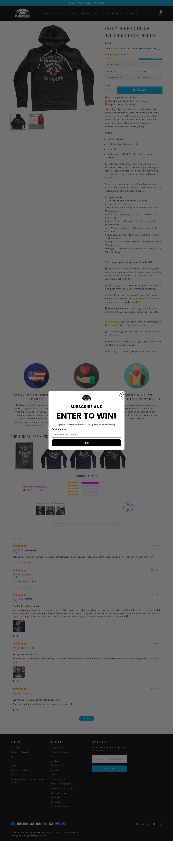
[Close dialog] (121, 394)
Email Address (59, 429)
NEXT (86, 442)
